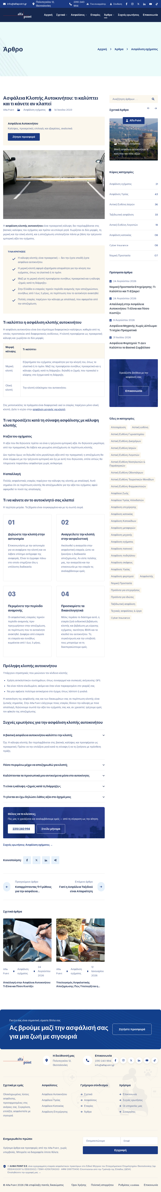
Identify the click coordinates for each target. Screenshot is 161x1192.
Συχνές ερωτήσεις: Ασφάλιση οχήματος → (28, 844)
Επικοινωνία (151, 1185)
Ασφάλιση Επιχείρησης (55, 1111)
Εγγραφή (120, 1150)
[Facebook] (126, 4)
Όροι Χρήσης (79, 1185)
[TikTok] (157, 4)
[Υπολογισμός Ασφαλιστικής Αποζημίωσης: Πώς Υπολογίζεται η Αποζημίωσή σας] (80, 940)
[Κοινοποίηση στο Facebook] (27, 860)
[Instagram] (132, 4)
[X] (138, 4)
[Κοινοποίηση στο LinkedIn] (46, 860)
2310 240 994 (79, 3)
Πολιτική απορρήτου (102, 1185)
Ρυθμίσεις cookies (128, 1185)
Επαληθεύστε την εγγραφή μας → (24, 1172)
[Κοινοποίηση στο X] (36, 860)
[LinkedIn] (144, 4)
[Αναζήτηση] (153, 99)
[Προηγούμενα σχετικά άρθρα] (156, 108)
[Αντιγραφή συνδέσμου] (55, 860)
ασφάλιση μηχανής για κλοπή (49, 409)
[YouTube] (150, 4)
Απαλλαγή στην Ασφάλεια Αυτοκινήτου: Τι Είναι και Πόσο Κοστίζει (129, 308)
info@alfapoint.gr (17, 4)
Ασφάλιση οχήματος (34, 109)
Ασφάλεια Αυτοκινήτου (23, 123)
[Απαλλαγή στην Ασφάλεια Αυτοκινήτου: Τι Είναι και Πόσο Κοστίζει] (27, 940)
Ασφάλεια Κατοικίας (53, 1106)
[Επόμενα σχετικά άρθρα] (148, 108)
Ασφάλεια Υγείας (51, 1100)
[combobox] (128, 99)
